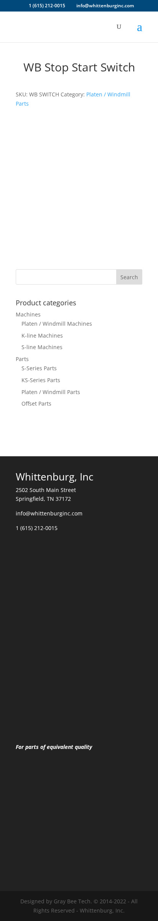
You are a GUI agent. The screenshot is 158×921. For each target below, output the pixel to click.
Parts (22, 359)
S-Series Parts (39, 368)
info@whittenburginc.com (49, 513)
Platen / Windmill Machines (56, 323)
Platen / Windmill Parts (50, 392)
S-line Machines (42, 347)
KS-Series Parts (40, 380)
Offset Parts (36, 403)
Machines (28, 314)
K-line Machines (42, 335)
